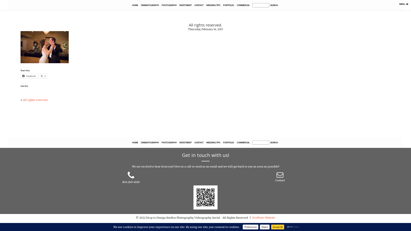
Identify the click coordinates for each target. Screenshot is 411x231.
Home (135, 5)
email (213, 166)
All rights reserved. (35, 100)
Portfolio (228, 5)
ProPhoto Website (263, 217)
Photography (169, 5)
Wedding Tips (213, 5)
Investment (185, 5)
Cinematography (150, 5)
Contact (199, 5)
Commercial (243, 5)
